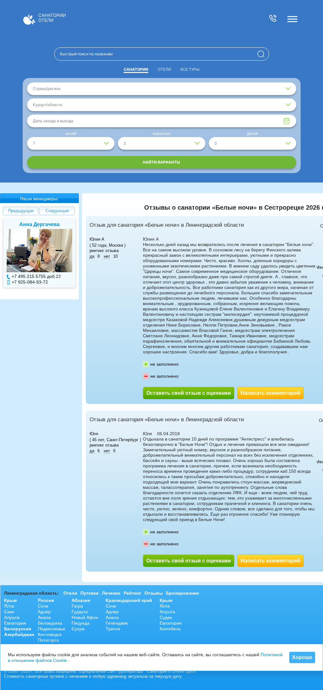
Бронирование (182, 593)
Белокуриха (50, 623)
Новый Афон (85, 617)
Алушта (12, 617)
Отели (164, 69)
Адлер (44, 611)
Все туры (189, 69)
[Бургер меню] (292, 19)
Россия (46, 600)
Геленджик (117, 623)
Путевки (89, 593)
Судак (166, 617)
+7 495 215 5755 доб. (34, 276)
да (92, 256)
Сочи (43, 606)
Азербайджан (19, 634)
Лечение (111, 593)
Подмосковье (51, 628)
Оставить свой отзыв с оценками (188, 393)
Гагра (77, 606)
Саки (9, 611)
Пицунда (81, 623)
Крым (10, 600)
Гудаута (80, 611)
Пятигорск (48, 640)
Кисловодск (50, 634)
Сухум (78, 628)
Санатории (136, 69)
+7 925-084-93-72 (30, 282)
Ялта (9, 606)
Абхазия (81, 600)
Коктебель (170, 628)
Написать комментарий (270, 393)
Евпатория (15, 623)
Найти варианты (161, 162)
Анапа (44, 617)
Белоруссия (17, 628)
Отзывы (153, 593)
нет (107, 256)
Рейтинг (132, 593)
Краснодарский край (129, 600)
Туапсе (113, 628)
